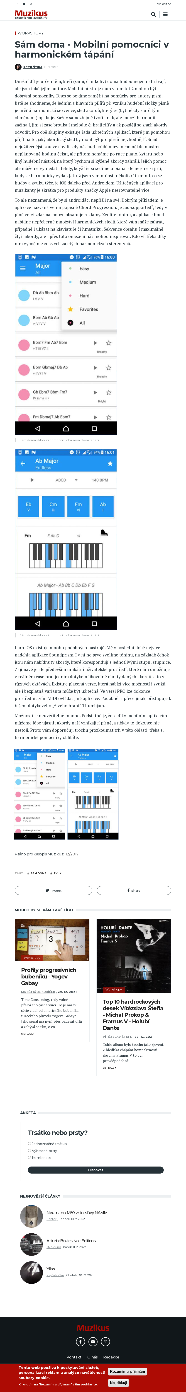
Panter (51, 1219)
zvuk (57, 873)
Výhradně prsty (44, 1151)
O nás (92, 1357)
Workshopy (31, 33)
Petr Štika (32, 67)
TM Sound (53, 1247)
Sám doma (38, 873)
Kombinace (41, 1158)
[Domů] (31, 14)
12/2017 (72, 854)
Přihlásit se (163, 4)
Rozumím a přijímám (127, 1371)
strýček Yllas (55, 1275)
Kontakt (74, 1357)
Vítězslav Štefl (117, 1037)
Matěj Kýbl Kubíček (38, 992)
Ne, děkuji (118, 1383)
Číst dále (27, 1034)
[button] (53, 890)
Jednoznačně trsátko (49, 1144)
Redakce (111, 1357)
